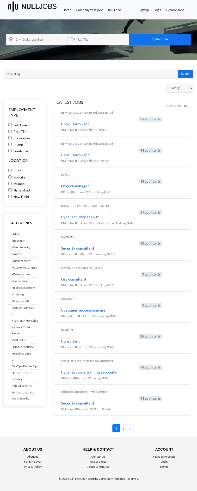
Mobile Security (23, 347)
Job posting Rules (98, 466)
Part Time (20, 131)
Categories (20, 223)
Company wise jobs (89, 10)
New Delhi (21, 197)
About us (32, 456)
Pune (17, 171)
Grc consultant (73, 279)
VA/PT (17, 254)
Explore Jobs (175, 10)
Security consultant (77, 248)
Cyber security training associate (89, 372)
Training (18, 294)
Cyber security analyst (80, 217)
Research (19, 240)
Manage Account (164, 456)
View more (174, 106)
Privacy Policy (33, 466)
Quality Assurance (25, 267)
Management (22, 261)
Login (157, 10)
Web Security (21, 247)
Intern (18, 144)
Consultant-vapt (75, 124)
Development (22, 274)
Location (18, 160)
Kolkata (19, 177)
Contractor (21, 138)
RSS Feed (114, 10)
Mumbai (19, 184)
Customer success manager (84, 310)
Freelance (20, 151)
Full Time (20, 125)
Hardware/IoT (22, 353)
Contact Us (98, 456)
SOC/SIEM (19, 340)
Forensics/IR (21, 301)
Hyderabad (21, 190)
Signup (144, 10)
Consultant (70, 341)
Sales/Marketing (23, 308)
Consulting (20, 281)
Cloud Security (22, 385)
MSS (16, 234)
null (39, 6)
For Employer (33, 461)
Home (67, 10)
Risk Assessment (24, 287)
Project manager (75, 186)
